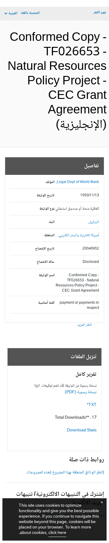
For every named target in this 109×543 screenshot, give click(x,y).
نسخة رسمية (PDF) (81, 392)
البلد (51, 222)
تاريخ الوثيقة (45, 195)
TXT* (92, 405)
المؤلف (49, 182)
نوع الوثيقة (46, 208)
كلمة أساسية (46, 303)
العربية (12, 13)
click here (57, 533)
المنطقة (49, 235)
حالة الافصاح (45, 262)
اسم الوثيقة (46, 275)
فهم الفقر (100, 12)
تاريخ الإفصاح (44, 248)
